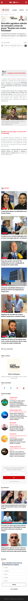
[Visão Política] (14, 18)
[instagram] (17, 388)
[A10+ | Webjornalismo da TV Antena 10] (14, 2)
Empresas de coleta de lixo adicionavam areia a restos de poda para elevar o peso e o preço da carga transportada (14, 341)
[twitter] (11, 388)
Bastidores (13, 422)
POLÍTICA (4, 208)
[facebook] (4, 388)
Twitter (23, 73)
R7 (26, 10)
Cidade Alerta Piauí (15, 446)
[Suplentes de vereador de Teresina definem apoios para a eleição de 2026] (14, 303)
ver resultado (14, 589)
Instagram (10, 73)
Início (2, 14)
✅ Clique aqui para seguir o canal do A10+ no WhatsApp (13, 132)
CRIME (3, 502)
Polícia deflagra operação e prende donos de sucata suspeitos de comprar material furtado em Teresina (17, 441)
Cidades (6, 571)
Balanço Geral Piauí (16, 410)
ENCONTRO (4, 233)
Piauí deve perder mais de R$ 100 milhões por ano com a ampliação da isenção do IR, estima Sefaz (12, 263)
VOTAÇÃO (4, 257)
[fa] (23, 388)
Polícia (6, 567)
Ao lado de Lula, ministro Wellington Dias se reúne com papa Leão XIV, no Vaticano (14, 237)
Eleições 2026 (13, 397)
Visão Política (11, 14)
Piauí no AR (13, 434)
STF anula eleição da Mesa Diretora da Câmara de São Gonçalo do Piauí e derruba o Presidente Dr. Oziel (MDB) (17, 428)
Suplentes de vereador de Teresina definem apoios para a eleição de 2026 (13, 315)
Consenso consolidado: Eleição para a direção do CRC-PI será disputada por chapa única (12, 289)
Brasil (5, 581)
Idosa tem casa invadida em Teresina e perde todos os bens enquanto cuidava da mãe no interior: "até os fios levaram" (18, 454)
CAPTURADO (5, 544)
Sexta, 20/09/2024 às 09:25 (7, 38)
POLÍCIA (21, 10)
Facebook (17, 73)
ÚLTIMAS (14, 10)
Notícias (6, 14)
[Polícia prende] (4, 415)
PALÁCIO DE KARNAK (7, 522)
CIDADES (4, 336)
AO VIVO (6, 10)
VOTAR (14, 584)
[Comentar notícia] (13, 38)
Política (6, 577)
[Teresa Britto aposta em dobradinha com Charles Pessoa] (14, 200)
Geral (5, 574)
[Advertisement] (14, 58)
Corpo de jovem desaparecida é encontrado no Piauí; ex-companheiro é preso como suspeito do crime (14, 506)
